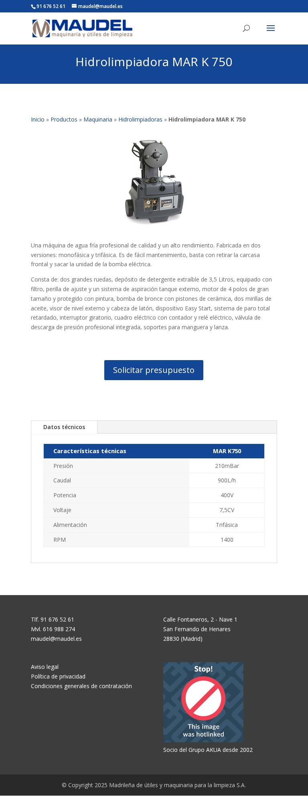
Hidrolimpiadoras (140, 119)
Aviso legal (45, 666)
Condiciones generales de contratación (81, 686)
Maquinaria (97, 119)
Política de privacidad (58, 676)
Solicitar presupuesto (154, 370)
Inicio (38, 119)
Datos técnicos (64, 427)
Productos (64, 119)
